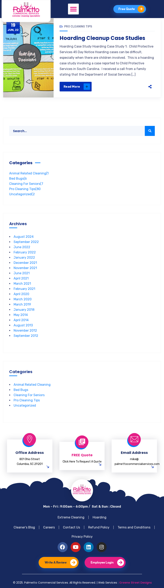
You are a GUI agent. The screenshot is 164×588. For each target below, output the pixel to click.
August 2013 (23, 325)
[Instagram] (102, 547)
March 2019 (22, 304)
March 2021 (22, 283)
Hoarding (99, 517)
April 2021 (21, 278)
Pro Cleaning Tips (78, 26)
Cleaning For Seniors (26, 184)
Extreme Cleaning (71, 517)
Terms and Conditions (134, 527)
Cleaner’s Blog (24, 527)
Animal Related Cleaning (29, 173)
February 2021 (24, 289)
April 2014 (21, 320)
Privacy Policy (82, 536)
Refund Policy (98, 527)
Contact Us (71, 527)
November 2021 (25, 268)
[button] (73, 9)
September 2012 (26, 336)
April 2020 (21, 294)
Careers (49, 527)
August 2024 (24, 237)
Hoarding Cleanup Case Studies (102, 38)
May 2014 (21, 315)
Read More (72, 86)
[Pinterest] (129, 86)
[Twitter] (120, 86)
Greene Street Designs (135, 583)
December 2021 (25, 263)
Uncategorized (22, 194)
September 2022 (26, 242)
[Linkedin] (89, 547)
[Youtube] (76, 547)
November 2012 (25, 330)
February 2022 (25, 252)
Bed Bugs (18, 178)
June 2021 (22, 273)
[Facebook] (112, 86)
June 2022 (22, 247)
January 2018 (24, 310)
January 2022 (24, 257)
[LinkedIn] (137, 86)
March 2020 (23, 299)
